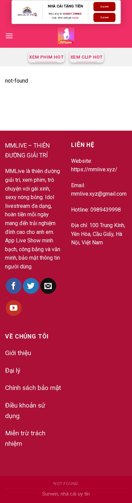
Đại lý (12, 370)
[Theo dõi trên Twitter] (31, 286)
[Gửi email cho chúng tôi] (48, 286)
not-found (66, 483)
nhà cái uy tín (75, 494)
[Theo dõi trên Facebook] (14, 286)
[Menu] (9, 35)
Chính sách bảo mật (33, 388)
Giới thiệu (18, 353)
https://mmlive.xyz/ (94, 169)
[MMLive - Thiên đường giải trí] (66, 36)
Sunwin (75, 18)
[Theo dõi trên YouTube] (14, 308)
